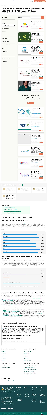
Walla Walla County (27, 351)
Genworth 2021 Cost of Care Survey (17, 223)
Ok (41, 413)
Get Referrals (27, 396)
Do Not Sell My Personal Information (19, 403)
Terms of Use (3, 408)
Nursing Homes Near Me (42, 402)
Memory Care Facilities (5, 367)
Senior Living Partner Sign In (27, 390)
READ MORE (32, 12)
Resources (19, 394)
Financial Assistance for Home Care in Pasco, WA (12, 211)
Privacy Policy (10, 408)
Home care (4, 328)
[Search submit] (42, 17)
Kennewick (3, 351)
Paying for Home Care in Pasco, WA (10, 209)
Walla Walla (3, 353)
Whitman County (27, 353)
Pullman (3, 360)
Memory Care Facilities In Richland (30, 373)
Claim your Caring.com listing (7, 380)
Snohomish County (27, 360)
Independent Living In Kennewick (30, 365)
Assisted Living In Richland (28, 374)
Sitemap (18, 398)
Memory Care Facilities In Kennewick (30, 369)
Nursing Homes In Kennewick (29, 367)
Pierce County (26, 356)
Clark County (26, 358)
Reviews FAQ (34, 399)
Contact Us (34, 401)
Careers (33, 400)
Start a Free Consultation (40, 1)
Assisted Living (4, 365)
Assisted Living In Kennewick (29, 371)
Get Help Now (31, 102)
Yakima (2, 356)
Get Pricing (41, 28)
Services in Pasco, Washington (9, 207)
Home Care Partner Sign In (27, 394)
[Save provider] (29, 22)
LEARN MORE (41, 40)
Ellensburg (3, 358)
